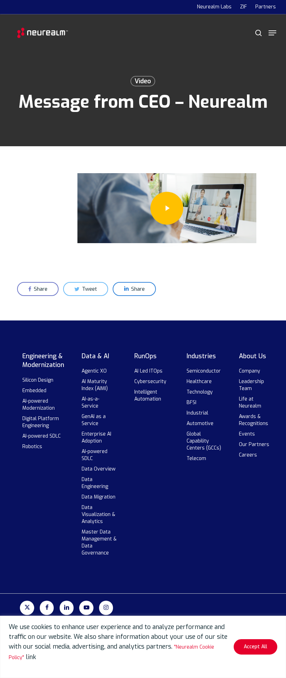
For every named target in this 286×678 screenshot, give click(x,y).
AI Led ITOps (148, 371)
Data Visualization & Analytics (98, 514)
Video (143, 81)
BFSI (191, 402)
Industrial (197, 413)
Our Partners (254, 444)
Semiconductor (204, 371)
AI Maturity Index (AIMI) (95, 385)
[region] (143, 647)
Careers (248, 455)
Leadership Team (251, 385)
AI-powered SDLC (41, 436)
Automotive (200, 423)
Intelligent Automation (147, 395)
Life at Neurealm (250, 402)
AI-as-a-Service (91, 402)
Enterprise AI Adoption (96, 437)
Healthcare (199, 381)
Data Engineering (95, 483)
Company (249, 371)
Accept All (255, 646)
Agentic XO (94, 371)
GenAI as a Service (94, 420)
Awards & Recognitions (253, 420)
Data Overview (98, 469)
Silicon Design (37, 380)
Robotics (32, 446)
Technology (200, 392)
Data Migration (98, 497)
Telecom (196, 458)
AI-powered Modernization (38, 404)
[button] (272, 32)
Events (247, 434)
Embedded (34, 390)
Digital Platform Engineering (40, 422)
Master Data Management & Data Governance (99, 542)
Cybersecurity (150, 381)
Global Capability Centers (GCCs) (204, 441)
